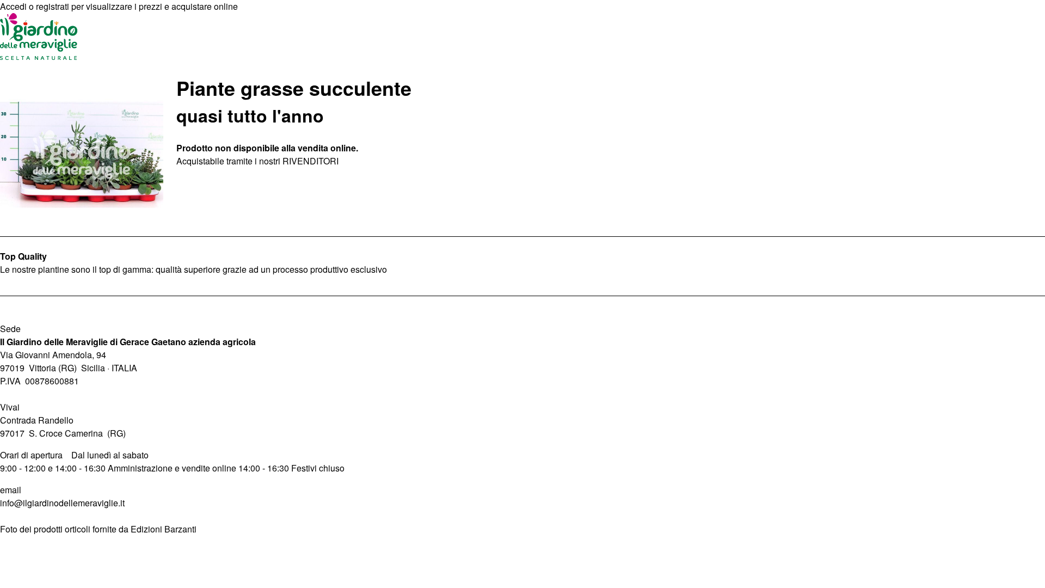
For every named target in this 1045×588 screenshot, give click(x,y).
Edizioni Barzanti (163, 529)
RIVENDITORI (310, 161)
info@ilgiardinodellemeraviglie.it (62, 503)
